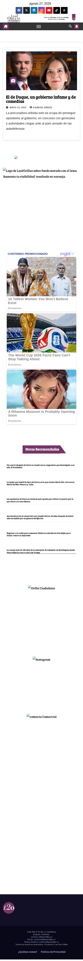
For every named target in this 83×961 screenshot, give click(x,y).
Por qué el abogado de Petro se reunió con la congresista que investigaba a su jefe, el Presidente (41, 466)
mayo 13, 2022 (18, 107)
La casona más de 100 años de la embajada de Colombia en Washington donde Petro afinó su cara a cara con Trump (41, 551)
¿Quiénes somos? (27, 951)
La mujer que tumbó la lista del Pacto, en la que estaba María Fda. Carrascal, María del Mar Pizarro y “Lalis (41, 483)
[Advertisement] (41, 621)
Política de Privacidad (52, 951)
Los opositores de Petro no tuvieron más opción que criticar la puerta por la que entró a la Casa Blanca (40, 500)
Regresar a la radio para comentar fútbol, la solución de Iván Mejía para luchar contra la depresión (39, 534)
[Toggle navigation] (39, 26)
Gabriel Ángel (42, 107)
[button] (70, 26)
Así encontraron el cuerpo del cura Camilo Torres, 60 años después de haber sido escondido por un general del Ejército (40, 517)
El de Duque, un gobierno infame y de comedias (41, 99)
